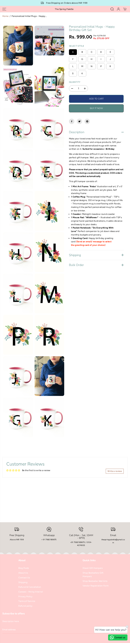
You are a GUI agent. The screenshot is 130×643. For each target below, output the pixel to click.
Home (5, 16)
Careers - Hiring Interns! (30, 591)
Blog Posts (23, 568)
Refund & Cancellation (29, 587)
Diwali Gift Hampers (93, 568)
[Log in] (118, 9)
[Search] (112, 9)
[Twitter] (79, 121)
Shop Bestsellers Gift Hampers (93, 575)
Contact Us (24, 577)
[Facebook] (71, 121)
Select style (76, 46)
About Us (23, 573)
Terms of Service (26, 601)
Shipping (22, 582)
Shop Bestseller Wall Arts (95, 581)
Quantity (74, 82)
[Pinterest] (87, 121)
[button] (4, 9)
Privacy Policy (25, 596)
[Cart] (125, 9)
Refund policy (25, 606)
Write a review (114, 471)
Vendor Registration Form (96, 585)
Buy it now (96, 108)
